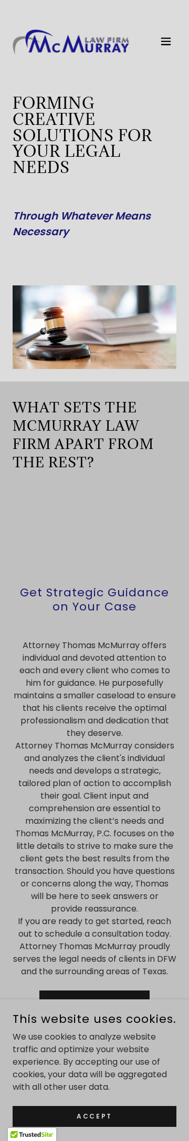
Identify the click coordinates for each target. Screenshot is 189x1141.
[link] (71, 41)
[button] (165, 41)
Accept (94, 1115)
